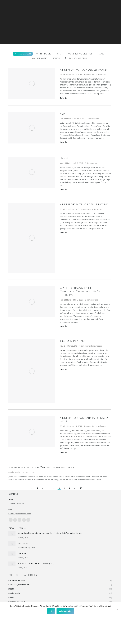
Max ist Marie (39, 58)
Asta (63, 113)
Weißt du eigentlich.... (48, 54)
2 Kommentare (91, 299)
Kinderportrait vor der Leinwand (83, 69)
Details (63, 98)
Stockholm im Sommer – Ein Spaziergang (36, 563)
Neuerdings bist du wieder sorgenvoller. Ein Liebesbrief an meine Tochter (50, 533)
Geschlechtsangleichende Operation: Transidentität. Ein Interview (80, 292)
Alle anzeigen (23, 54)
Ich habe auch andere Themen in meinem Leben (41, 467)
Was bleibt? (23, 543)
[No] (117, 609)
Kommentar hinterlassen (95, 74)
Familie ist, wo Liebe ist (79, 54)
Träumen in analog (73, 341)
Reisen (56, 58)
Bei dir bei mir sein (76, 58)
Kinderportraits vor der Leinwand (84, 204)
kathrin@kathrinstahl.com (19, 513)
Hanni (64, 158)
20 (81, 488)
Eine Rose (22, 553)
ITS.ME (100, 54)
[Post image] (11, 533)
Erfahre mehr (65, 611)
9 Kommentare (91, 163)
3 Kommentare (92, 118)
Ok (51, 611)
